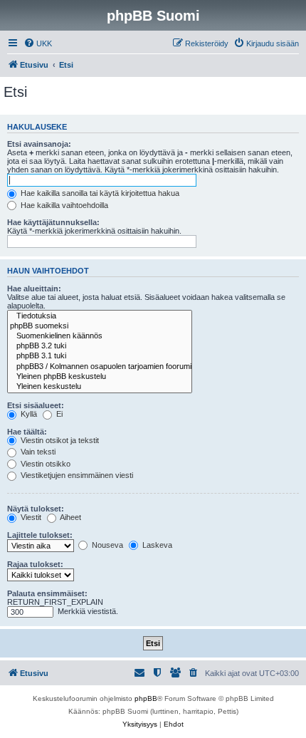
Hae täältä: (27, 431)
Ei (58, 414)
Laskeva (156, 545)
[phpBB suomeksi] (100, 326)
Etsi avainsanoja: (39, 144)
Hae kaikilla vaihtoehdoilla (63, 205)
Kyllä (28, 414)
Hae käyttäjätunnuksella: (53, 222)
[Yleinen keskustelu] (100, 387)
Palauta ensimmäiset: (47, 593)
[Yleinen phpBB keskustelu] (100, 377)
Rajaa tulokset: (35, 564)
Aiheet (69, 517)
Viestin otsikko (44, 463)
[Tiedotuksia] (100, 316)
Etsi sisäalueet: (35, 405)
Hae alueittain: (34, 288)
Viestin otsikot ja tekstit (59, 440)
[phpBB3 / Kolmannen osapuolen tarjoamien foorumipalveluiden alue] (100, 367)
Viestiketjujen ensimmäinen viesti (76, 475)
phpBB (145, 698)
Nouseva (106, 545)
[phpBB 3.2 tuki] (100, 346)
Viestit (30, 517)
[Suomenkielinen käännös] (100, 336)
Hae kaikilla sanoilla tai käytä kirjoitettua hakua (99, 193)
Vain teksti (37, 451)
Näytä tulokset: (35, 508)
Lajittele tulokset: (40, 535)
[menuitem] (37, 43)
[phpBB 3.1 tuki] (100, 356)
